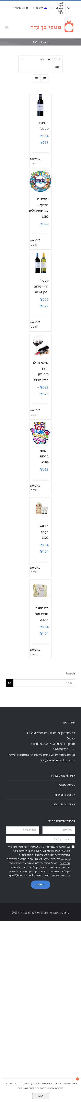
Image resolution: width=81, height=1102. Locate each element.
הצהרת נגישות (64, 794)
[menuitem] (40, 8)
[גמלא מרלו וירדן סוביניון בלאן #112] (40, 345)
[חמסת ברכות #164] (40, 433)
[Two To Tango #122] (40, 508)
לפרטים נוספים (35, 161)
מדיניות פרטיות (63, 804)
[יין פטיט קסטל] (40, 105)
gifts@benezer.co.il (52, 760)
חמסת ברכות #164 (44, 456)
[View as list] (44, 78)
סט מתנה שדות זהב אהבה (42, 614)
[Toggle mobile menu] (7, 28)
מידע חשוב (66, 785)
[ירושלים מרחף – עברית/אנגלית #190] (40, 182)
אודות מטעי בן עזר (61, 775)
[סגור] (77, 1079)
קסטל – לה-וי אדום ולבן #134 (41, 286)
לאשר (40, 1096)
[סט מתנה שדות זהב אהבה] (40, 590)
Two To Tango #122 (43, 531)
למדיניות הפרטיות (13, 1083)
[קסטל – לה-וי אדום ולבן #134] (40, 263)
